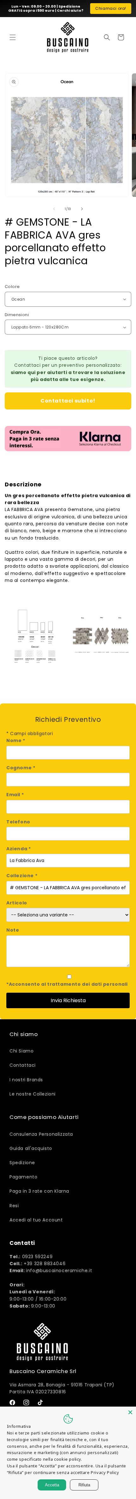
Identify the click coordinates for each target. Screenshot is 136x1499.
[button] (13, 37)
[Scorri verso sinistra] (54, 209)
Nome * (15, 740)
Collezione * (21, 875)
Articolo (16, 903)
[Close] (130, 1412)
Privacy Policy (105, 1472)
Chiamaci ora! (110, 8)
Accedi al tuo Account (36, 1220)
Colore (12, 287)
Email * (15, 794)
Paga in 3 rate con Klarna (39, 1191)
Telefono (18, 822)
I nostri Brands (26, 1080)
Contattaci (22, 1065)
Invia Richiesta (68, 1000)
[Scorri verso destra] (82, 209)
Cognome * (20, 768)
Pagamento (23, 1177)
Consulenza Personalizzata (41, 1134)
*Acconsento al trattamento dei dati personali (67, 984)
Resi (14, 1205)
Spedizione (22, 1162)
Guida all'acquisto (30, 1148)
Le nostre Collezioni (32, 1094)
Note (12, 930)
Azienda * (18, 849)
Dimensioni (17, 315)
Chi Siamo (21, 1051)
